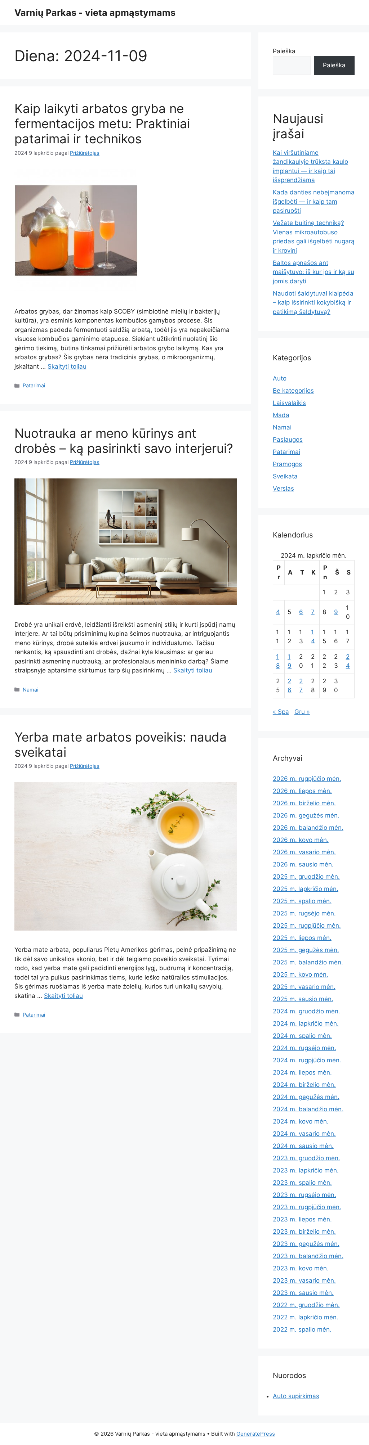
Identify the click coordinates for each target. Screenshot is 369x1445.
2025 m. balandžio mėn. (308, 962)
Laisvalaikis (289, 402)
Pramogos (287, 464)
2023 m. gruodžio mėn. (306, 1158)
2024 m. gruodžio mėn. (306, 1011)
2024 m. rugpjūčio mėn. (307, 1060)
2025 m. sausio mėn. (303, 999)
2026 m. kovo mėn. (301, 839)
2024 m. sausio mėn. (303, 1145)
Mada (281, 415)
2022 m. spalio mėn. (302, 1329)
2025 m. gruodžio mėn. (306, 876)
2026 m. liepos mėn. (302, 790)
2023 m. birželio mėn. (304, 1231)
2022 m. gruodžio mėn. (306, 1305)
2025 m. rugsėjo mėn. (304, 913)
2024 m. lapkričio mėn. (306, 1023)
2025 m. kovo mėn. (300, 974)
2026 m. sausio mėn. (303, 864)
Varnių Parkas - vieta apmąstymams (94, 12)
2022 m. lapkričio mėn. (305, 1317)
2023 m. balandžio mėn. (308, 1256)
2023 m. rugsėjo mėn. (304, 1194)
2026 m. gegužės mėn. (306, 815)
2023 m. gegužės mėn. (306, 1243)
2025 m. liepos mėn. (302, 937)
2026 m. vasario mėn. (304, 852)
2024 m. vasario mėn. (304, 1133)
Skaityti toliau (67, 366)
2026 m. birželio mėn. (304, 803)
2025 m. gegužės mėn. (306, 950)
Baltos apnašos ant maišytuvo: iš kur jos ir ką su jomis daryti (313, 272)
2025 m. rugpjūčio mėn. (307, 925)
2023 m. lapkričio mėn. (306, 1170)
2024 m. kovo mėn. (301, 1121)
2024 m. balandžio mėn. (308, 1109)
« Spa (281, 711)
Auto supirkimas (296, 1396)
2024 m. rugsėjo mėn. (304, 1048)
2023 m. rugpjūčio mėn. (307, 1207)
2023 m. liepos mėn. (302, 1219)
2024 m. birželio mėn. (304, 1084)
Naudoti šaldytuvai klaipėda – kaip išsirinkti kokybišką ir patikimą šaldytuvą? (313, 302)
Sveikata (285, 476)
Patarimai (34, 385)
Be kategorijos (293, 390)
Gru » (302, 711)
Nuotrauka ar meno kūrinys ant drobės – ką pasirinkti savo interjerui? (123, 441)
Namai (30, 690)
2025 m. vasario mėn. (304, 986)
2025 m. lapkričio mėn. (305, 888)
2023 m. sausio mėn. (303, 1292)
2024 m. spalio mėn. (302, 1035)
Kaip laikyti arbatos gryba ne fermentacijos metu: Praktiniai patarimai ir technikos (102, 123)
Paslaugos (288, 439)
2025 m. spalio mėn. (302, 901)
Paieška (284, 51)
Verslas (283, 488)
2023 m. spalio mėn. (302, 1182)
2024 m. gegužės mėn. (306, 1096)
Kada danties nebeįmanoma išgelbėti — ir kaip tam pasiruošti (314, 201)
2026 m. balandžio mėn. (308, 827)
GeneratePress (255, 1433)
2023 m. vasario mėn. (304, 1280)
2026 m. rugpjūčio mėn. (307, 778)
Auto (279, 378)
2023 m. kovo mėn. (301, 1268)
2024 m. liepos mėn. (302, 1072)
